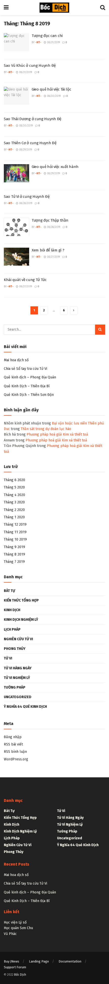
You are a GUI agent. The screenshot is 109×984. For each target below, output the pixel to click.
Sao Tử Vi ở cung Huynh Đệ (27, 196)
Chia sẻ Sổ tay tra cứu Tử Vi (25, 369)
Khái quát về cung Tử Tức (25, 279)
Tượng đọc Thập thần (50, 220)
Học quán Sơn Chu (18, 928)
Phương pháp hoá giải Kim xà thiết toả (57, 434)
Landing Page (39, 961)
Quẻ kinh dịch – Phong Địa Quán (30, 377)
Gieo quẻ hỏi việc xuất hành (55, 166)
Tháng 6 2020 (14, 480)
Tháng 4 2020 (14, 495)
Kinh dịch (12, 610)
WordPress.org (16, 759)
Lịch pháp (12, 629)
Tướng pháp (14, 687)
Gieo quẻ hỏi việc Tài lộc (51, 89)
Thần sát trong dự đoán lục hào (46, 429)
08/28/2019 (25, 203)
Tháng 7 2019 (14, 562)
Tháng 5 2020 (14, 487)
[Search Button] (100, 330)
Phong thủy (14, 649)
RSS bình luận (15, 752)
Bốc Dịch (20, 974)
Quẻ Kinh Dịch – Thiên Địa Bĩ (27, 386)
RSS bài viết (13, 744)
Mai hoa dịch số (16, 360)
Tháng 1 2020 (14, 517)
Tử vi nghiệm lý (17, 678)
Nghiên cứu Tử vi (18, 639)
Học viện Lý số (15, 922)
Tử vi (8, 658)
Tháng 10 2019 (15, 539)
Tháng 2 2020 (14, 510)
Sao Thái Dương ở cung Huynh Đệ (32, 119)
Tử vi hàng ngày (17, 668)
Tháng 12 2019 (15, 524)
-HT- (38, 42)
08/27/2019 (53, 257)
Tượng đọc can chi (47, 35)
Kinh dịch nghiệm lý (21, 619)
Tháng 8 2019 (14, 554)
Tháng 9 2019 (14, 547)
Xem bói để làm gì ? (48, 250)
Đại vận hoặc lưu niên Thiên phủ (78, 423)
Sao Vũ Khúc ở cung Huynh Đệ (30, 65)
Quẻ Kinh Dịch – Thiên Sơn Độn (29, 395)
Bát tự (9, 591)
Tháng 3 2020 (14, 502)
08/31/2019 (53, 42)
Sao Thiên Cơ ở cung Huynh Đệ (30, 143)
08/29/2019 (25, 149)
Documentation (70, 961)
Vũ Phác (10, 934)
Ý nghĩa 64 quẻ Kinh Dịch (25, 706)
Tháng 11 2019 (15, 532)
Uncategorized (17, 697)
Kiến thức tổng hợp (21, 600)
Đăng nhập (13, 737)
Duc (7, 429)
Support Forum (15, 967)
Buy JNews (11, 961)
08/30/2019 (53, 96)
